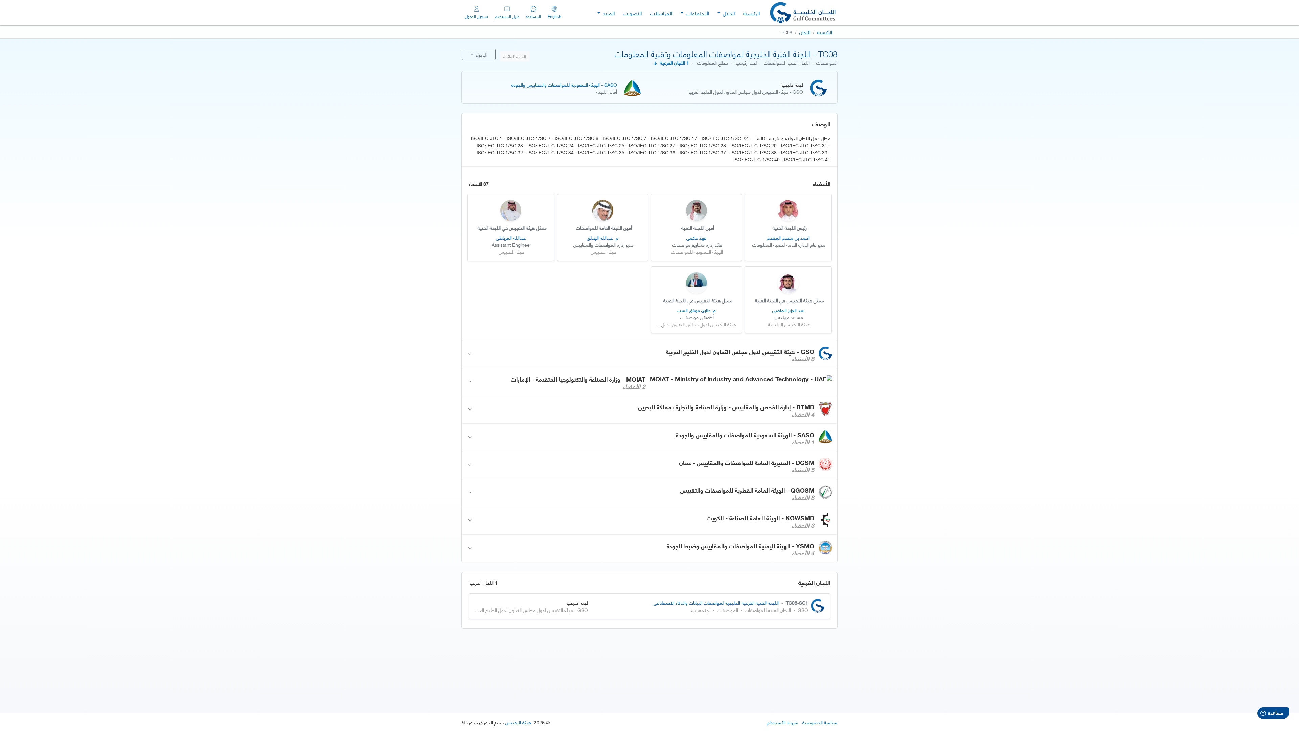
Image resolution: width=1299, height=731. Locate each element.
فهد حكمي (696, 237)
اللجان (804, 32)
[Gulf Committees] (803, 12)
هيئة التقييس (518, 722)
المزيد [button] (608, 13)
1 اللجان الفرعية (673, 62)
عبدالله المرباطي (511, 237)
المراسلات (661, 13)
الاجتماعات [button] (697, 13)
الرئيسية (751, 13)
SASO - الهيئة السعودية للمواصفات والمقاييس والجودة (564, 84)
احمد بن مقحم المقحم (788, 237)
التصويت (632, 13)
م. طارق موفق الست (696, 310)
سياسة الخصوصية (819, 722)
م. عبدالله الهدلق (602, 237)
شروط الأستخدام (782, 722)
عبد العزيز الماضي (788, 310)
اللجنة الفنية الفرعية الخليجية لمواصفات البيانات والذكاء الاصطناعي (716, 602)
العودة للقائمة (514, 56)
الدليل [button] (728, 13)
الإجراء (481, 54)
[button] (649, 354)
